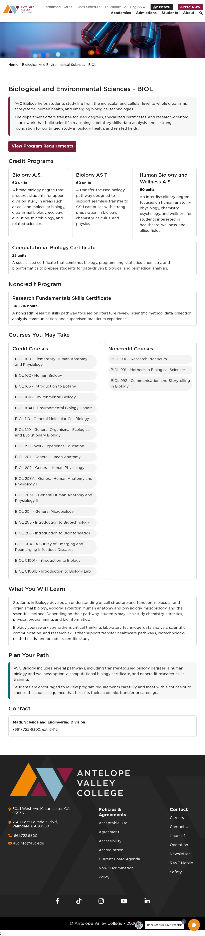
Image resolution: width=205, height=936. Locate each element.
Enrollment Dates (57, 7)
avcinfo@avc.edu (28, 843)
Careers (177, 818)
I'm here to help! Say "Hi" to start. (164, 925)
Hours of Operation (179, 840)
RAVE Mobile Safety (181, 867)
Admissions (146, 13)
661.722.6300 (25, 836)
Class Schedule (89, 7)
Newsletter (180, 854)
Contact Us (180, 827)
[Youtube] (124, 901)
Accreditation (111, 850)
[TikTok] (78, 901)
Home (13, 64)
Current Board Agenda (119, 859)
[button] (194, 925)
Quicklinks (113, 7)
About (188, 13)
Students (170, 13)
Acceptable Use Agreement (113, 827)
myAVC (164, 7)
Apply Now (190, 7)
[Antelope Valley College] (17, 9)
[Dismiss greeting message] (183, 921)
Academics (121, 13)
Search (201, 13)
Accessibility (110, 841)
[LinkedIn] (147, 901)
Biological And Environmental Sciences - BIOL (59, 64)
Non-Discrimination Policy (116, 873)
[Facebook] (57, 901)
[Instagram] (101, 901)
